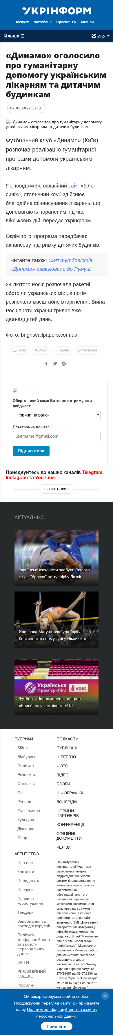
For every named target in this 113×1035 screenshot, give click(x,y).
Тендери (25, 912)
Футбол (41, 350)
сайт (73, 186)
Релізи (64, 847)
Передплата (29, 880)
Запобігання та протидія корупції (33, 923)
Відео (63, 775)
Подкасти (68, 739)
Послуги (22, 21)
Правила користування (30, 901)
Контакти (25, 871)
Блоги (63, 784)
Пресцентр (66, 21)
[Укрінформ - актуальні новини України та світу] (56, 10)
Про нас (25, 862)
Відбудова (27, 756)
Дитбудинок (87, 350)
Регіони (24, 801)
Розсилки (25, 985)
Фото (62, 766)
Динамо (19, 350)
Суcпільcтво (28, 810)
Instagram (17, 477)
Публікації (68, 748)
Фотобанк (43, 21)
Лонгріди (67, 802)
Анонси (87, 21)
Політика (25, 765)
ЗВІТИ (23, 962)
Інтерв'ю (66, 757)
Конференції (70, 824)
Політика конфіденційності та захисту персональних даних (33, 944)
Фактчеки (26, 783)
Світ (21, 792)
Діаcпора (25, 828)
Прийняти (57, 1026)
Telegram (92, 472)
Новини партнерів (68, 813)
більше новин (56, 489)
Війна (22, 747)
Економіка (27, 774)
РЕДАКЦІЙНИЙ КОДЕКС (31, 973)
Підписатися (31, 450)
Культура (25, 819)
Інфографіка (70, 793)
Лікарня (62, 350)
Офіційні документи (69, 836)
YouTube (45, 477)
